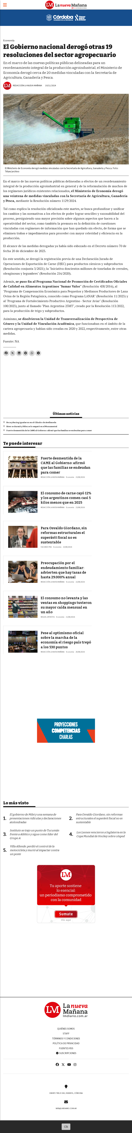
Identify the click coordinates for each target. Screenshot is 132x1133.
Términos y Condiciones (66, 1038)
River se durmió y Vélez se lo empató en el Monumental (31, 426)
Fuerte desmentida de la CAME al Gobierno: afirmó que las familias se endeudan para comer (49, 430)
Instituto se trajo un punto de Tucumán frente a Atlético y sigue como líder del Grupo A (34, 834)
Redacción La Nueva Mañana (27, 85)
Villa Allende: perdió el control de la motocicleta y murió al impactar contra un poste (34, 850)
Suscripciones (67, 1053)
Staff (66, 1033)
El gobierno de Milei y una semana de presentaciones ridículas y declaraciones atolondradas (35, 818)
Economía (8, 40)
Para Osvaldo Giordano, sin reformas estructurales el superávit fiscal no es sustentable (99, 818)
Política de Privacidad (66, 1043)
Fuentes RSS (66, 1048)
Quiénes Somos (66, 1029)
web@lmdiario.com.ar (66, 1108)
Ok (66, 1126)
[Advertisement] (66, 382)
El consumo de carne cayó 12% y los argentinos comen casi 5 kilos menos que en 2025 (66, 498)
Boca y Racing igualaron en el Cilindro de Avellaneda (31, 422)
